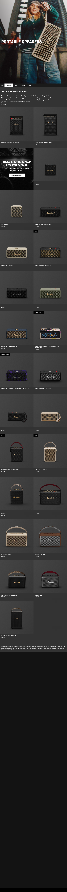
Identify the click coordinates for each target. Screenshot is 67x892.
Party (30, 85)
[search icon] (55, 7)
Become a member (17, 175)
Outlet (59, 3)
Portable (9, 85)
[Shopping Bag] (60, 7)
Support (50, 7)
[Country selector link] (63, 3)
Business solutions (35, 3)
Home (15, 85)
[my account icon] (57, 7)
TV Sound (22, 85)
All (2, 85)
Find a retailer (51, 3)
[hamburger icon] (63, 7)
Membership (44, 3)
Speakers (9, 890)
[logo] (6, 6)
